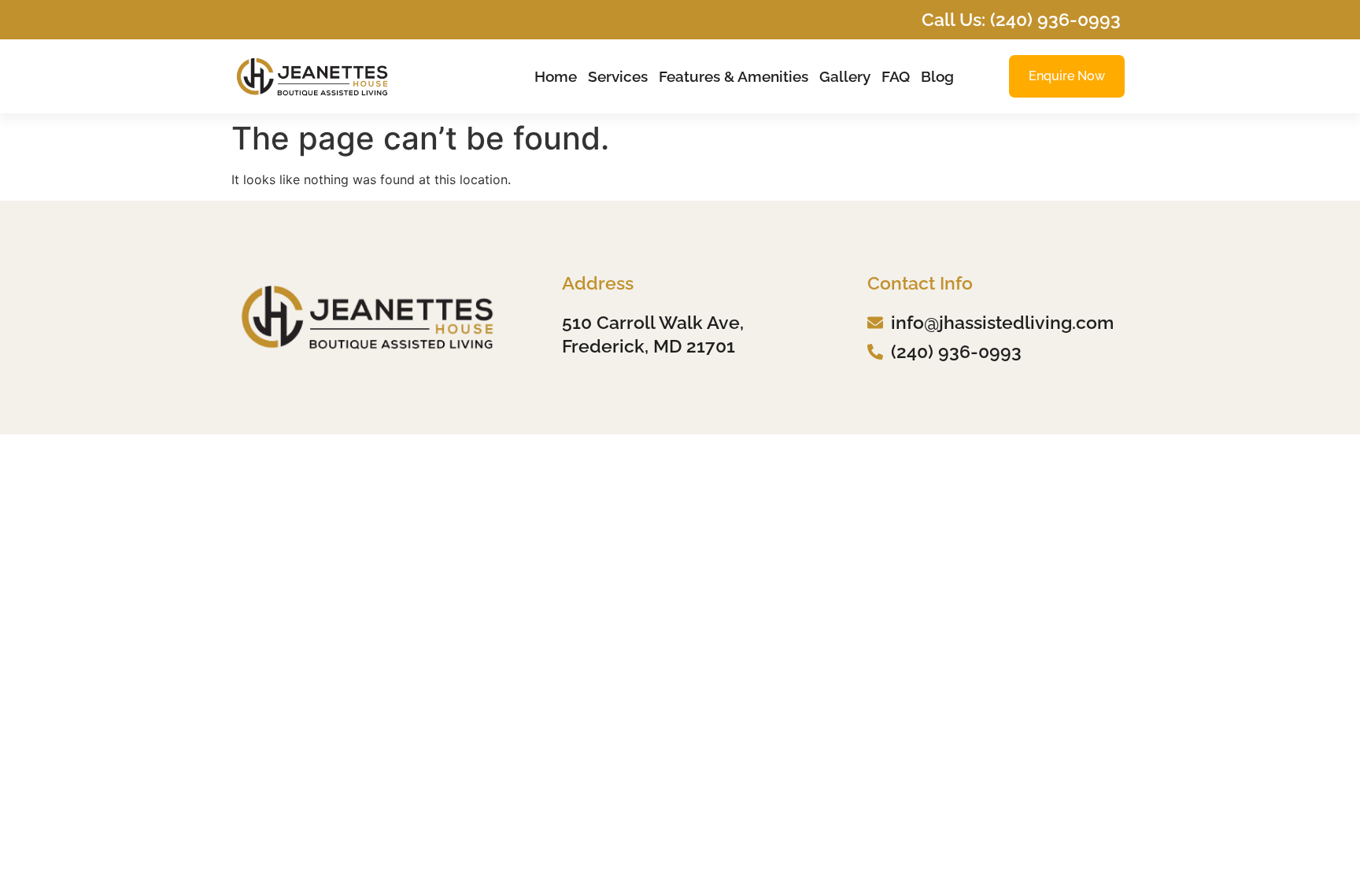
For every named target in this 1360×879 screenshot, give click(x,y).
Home (555, 76)
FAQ (895, 76)
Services (618, 76)
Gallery (844, 76)
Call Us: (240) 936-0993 (1021, 19)
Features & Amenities (733, 76)
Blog (937, 76)
